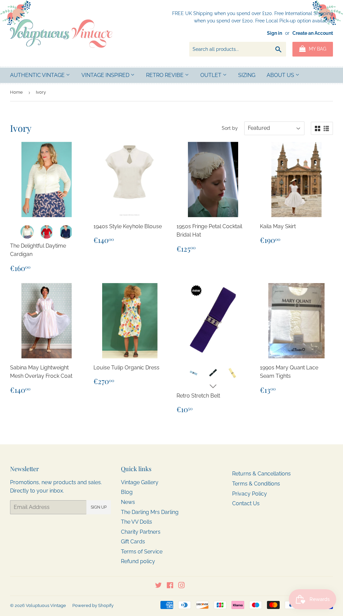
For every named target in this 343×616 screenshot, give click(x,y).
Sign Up (99, 507)
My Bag (316, 49)
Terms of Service (141, 551)
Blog (127, 492)
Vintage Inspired (106, 75)
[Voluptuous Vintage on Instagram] (181, 586)
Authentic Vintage (38, 75)
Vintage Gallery (139, 482)
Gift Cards (133, 541)
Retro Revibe (165, 75)
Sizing (246, 75)
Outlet (211, 75)
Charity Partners (140, 532)
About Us (281, 75)
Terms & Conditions (256, 483)
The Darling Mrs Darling (150, 512)
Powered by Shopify (93, 605)
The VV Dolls (136, 522)
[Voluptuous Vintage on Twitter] (158, 586)
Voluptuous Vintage (46, 605)
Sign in (274, 33)
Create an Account (312, 33)
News (128, 502)
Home (16, 92)
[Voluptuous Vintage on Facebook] (170, 586)
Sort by (230, 128)
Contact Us (246, 503)
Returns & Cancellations (261, 473)
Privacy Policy (249, 494)
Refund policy (138, 561)
